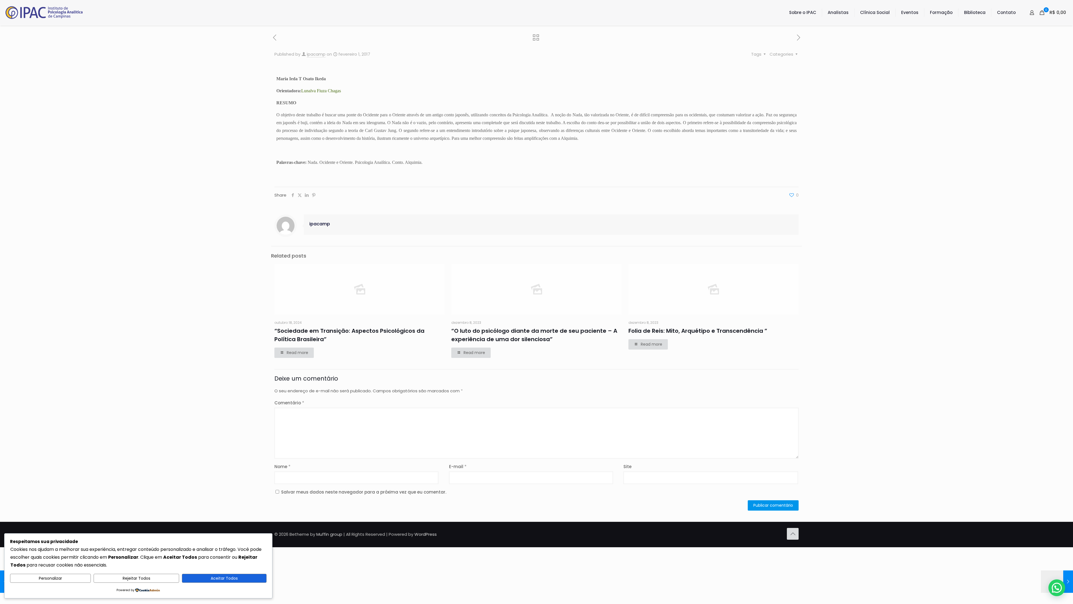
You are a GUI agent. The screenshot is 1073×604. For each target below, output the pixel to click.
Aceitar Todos (224, 578)
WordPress (425, 534)
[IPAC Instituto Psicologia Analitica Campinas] (44, 12)
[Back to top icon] (793, 534)
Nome (282, 466)
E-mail (458, 466)
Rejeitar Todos (136, 578)
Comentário (289, 403)
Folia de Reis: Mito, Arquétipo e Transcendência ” (697, 331)
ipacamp (316, 54)
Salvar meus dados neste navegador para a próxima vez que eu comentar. (363, 492)
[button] (1056, 587)
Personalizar (50, 578)
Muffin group (329, 534)
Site (627, 466)
